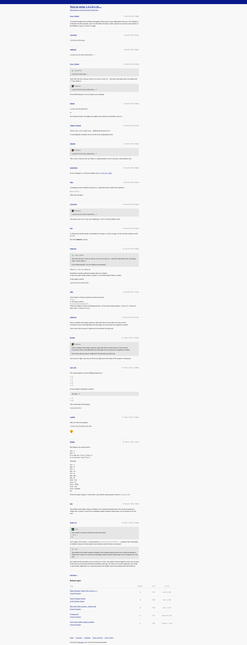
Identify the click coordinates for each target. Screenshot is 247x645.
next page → (74, 575)
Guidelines (87, 638)
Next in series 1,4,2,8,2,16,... (86, 6)
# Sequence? (74, 614)
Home (72, 638)
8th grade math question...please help (83, 606)
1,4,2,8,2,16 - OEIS (106, 173)
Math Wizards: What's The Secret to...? (84, 591)
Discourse (81, 642)
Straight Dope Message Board (10, 2)
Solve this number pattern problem (82, 622)
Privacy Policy (109, 638)
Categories (79, 638)
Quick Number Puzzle (77, 599)
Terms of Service (98, 638)
